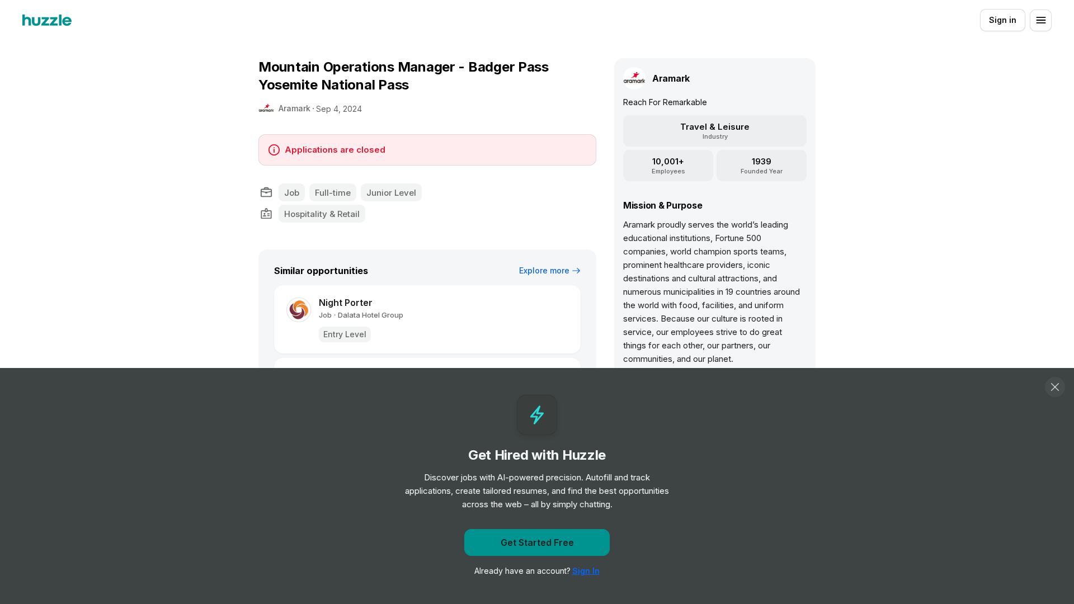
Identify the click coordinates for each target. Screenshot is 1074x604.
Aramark (294, 108)
